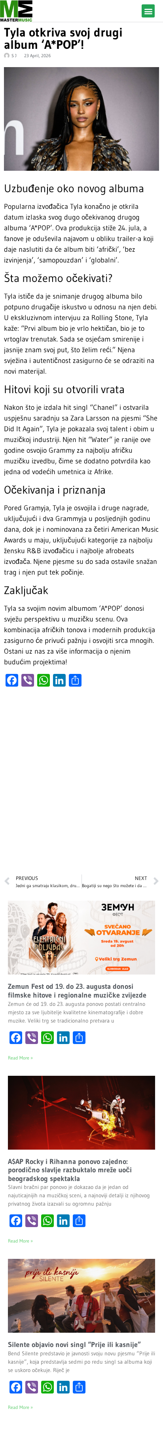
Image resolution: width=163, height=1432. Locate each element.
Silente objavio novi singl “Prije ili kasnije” (74, 1344)
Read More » (20, 1058)
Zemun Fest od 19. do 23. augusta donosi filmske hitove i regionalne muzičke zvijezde (77, 991)
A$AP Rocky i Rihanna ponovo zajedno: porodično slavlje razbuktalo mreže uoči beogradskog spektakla (70, 1170)
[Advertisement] (81, 785)
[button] (148, 10)
